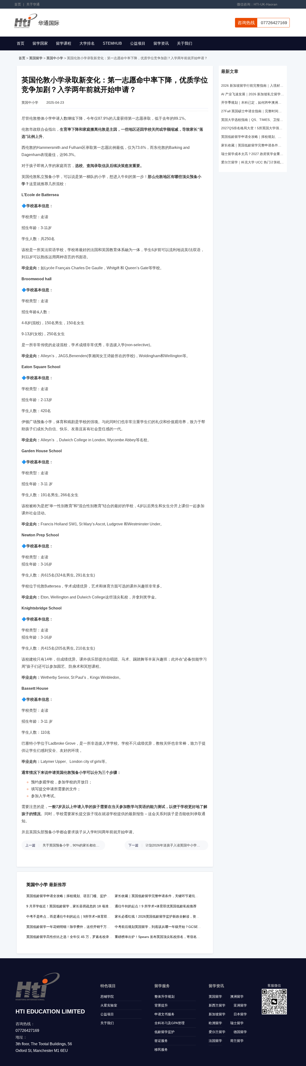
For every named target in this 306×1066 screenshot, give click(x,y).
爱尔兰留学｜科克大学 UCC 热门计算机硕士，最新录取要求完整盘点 (252, 162)
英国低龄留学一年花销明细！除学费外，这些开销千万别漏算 (71, 927)
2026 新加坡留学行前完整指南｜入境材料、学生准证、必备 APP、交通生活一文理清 (252, 85)
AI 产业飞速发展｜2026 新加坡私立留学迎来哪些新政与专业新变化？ (252, 94)
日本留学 (240, 1014)
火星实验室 (108, 1005)
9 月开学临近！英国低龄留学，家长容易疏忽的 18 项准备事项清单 (75, 906)
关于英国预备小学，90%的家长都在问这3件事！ (71, 845)
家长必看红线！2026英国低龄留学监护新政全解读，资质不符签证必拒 (167, 916)
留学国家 (40, 43)
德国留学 (240, 1032)
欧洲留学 (215, 1023)
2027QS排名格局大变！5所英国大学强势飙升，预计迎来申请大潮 (252, 128)
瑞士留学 (237, 1023)
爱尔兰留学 (217, 1032)
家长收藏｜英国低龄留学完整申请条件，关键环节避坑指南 (158, 896)
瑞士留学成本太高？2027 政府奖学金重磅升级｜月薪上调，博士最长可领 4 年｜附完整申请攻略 (252, 154)
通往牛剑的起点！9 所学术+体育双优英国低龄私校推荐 (156, 906)
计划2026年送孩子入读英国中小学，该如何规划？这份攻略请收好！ (174, 845)
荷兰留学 (237, 1041)
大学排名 (87, 43)
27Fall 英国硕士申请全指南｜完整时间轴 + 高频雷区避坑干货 (252, 111)
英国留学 (36, 58)
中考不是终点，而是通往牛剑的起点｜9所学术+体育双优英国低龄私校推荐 (81, 916)
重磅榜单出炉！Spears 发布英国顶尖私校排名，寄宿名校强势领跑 (164, 937)
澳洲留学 (237, 996)
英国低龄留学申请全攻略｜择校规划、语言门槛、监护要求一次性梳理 (78, 896)
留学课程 (63, 43)
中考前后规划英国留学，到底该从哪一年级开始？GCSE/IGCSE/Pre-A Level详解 (174, 927)
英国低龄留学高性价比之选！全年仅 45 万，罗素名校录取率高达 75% (78, 937)
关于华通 (33, 4)
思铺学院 (107, 996)
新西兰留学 (217, 1005)
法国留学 (215, 1041)
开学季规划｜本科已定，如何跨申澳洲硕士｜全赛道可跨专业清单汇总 (252, 102)
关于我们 (184, 43)
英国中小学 (54, 58)
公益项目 (137, 43)
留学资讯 (161, 43)
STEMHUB (112, 43)
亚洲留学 (240, 1005)
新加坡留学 (217, 1014)
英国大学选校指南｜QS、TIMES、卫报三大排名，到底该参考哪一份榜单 (252, 120)
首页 (17, 4)
